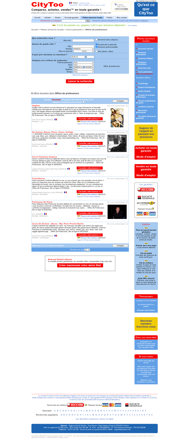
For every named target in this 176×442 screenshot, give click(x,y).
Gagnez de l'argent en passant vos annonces (146, 132)
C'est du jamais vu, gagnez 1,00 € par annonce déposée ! (92, 25)
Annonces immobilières (141, 63)
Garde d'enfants (144, 91)
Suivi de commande (85, 400)
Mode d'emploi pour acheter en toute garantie (49, 398)
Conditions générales (142, 396)
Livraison (72, 400)
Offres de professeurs (144, 74)
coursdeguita (44, 238)
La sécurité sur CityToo (147, 398)
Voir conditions (132, 25)
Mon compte (84, 5)
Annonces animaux (145, 49)
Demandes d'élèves (143, 78)
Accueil (34, 30)
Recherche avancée (100, 21)
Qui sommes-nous (142, 1)
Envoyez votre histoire (146, 310)
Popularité (66, 100)
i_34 (41, 121)
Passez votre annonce (89, 122)
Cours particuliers (74, 30)
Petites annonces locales (52, 30)
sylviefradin (44, 194)
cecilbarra (43, 171)
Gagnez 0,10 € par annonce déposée (88, 123)
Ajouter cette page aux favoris (146, 362)
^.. (137, 45)
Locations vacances (146, 107)
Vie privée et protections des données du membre (96, 396)
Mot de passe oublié (98, 5)
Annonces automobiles (141, 53)
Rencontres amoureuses (141, 111)
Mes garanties (132, 398)
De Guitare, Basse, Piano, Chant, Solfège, (53, 132)
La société (42, 396)
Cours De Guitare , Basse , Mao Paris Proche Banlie (58, 224)
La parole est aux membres (146, 301)
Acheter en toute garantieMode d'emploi (146, 152)
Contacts (153, 1)
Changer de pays (84, 3)
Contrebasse (38, 178)
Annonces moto (144, 68)
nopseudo (43, 146)
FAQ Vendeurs (119, 398)
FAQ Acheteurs (107, 398)
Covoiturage (143, 83)
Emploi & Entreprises (146, 87)
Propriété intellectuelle (124, 396)
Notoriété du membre (80, 100)
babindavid (44, 216)
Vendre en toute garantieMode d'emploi (146, 171)
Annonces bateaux (145, 58)
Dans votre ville (126, 21)
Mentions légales (70, 396)
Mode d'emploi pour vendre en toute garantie (83, 398)
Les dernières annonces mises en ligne (94, 419)
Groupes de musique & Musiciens (145, 96)
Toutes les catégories (140, 21)
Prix (92, 100)
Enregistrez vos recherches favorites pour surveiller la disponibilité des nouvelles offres (146, 344)
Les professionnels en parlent (146, 305)
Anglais (36, 106)
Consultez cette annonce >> (90, 119)
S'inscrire (73, 5)
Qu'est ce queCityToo (146, 9)
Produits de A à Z (114, 21)
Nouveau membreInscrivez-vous (146, 323)
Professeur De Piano (42, 202)
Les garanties (146, 184)
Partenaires (114, 400)
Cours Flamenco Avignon (44, 157)
